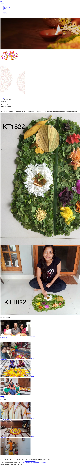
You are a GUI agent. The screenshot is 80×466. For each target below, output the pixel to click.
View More (2, 397)
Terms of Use (29, 462)
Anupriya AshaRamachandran (6, 419)
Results (4, 12)
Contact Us (43, 462)
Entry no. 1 (33, 336)
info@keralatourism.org (30, 461)
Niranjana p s (3, 377)
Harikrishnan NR (3, 359)
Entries (4, 9)
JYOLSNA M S (3, 337)
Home (4, 6)
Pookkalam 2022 (6, 7)
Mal (1, 1)
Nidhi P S (2, 396)
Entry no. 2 (33, 418)
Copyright (22, 462)
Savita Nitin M (3, 456)
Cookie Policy (36, 462)
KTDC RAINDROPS (4, 437)
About (4, 8)
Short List (5, 10)
